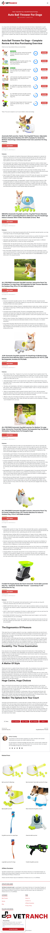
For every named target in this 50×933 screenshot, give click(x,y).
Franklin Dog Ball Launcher (32, 862)
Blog (3, 904)
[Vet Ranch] (9, 3)
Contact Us (28, 900)
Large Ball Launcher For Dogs (8, 862)
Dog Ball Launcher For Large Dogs (10, 835)
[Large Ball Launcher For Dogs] (13, 849)
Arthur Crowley (13, 736)
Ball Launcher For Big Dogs (8, 782)
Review (3, 901)
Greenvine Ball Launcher (31, 835)
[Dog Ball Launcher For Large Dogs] (13, 822)
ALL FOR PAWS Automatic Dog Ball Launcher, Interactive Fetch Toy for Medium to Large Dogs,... (20, 71)
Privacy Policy (28, 905)
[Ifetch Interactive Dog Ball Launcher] (37, 795)
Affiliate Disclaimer (29, 903)
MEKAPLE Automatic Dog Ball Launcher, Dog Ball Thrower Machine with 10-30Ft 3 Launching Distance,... (20, 62)
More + (44, 722)
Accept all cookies (13, 929)
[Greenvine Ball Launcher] (37, 822)
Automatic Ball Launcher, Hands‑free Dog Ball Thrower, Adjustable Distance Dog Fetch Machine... (20, 54)
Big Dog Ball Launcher (7, 808)
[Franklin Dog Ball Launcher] (37, 849)
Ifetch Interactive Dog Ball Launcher (34, 808)
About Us (27, 898)
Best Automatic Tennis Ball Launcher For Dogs (36, 782)
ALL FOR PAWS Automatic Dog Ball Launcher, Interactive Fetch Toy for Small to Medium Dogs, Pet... (20, 95)
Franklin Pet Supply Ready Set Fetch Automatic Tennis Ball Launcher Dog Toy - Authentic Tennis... (21, 104)
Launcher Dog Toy (6, 729)
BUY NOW (10, 145)
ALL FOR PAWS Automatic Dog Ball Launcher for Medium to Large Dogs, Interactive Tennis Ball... (20, 87)
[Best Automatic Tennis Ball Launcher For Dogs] (37, 769)
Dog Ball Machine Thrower (42, 729)
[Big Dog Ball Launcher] (13, 795)
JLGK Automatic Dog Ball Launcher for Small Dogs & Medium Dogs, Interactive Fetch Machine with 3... (20, 78)
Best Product (5, 898)
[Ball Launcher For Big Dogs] (13, 769)
